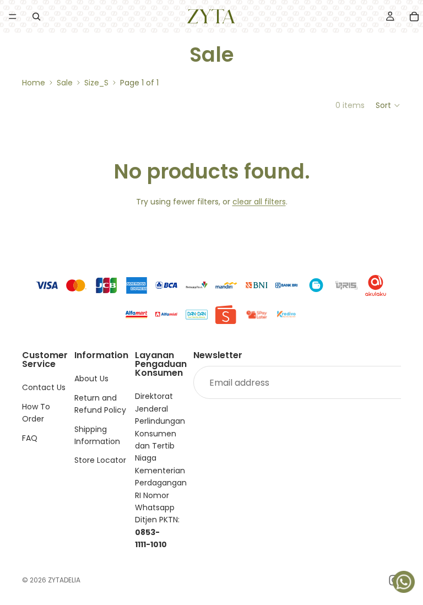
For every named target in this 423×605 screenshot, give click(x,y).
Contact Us (44, 387)
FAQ (29, 438)
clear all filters (259, 201)
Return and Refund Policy (100, 403)
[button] (388, 105)
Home (33, 82)
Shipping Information (97, 435)
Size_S (96, 82)
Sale (65, 82)
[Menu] (12, 16)
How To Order (36, 412)
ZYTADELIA (64, 580)
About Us (91, 379)
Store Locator (100, 460)
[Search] (36, 16)
